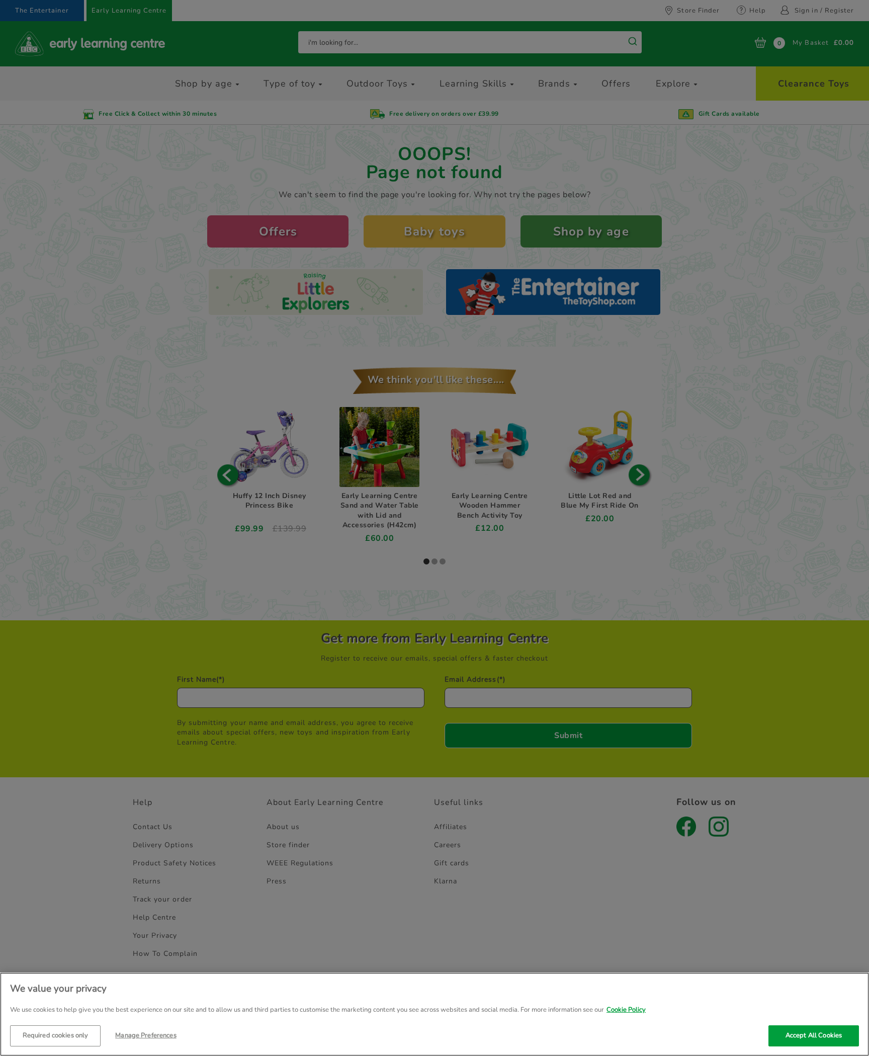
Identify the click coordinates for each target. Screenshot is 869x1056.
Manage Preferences (145, 1034)
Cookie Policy (626, 1009)
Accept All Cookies (814, 1034)
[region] (434, 1014)
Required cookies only (56, 1034)
